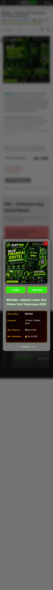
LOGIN (15, 290)
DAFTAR (37, 290)
